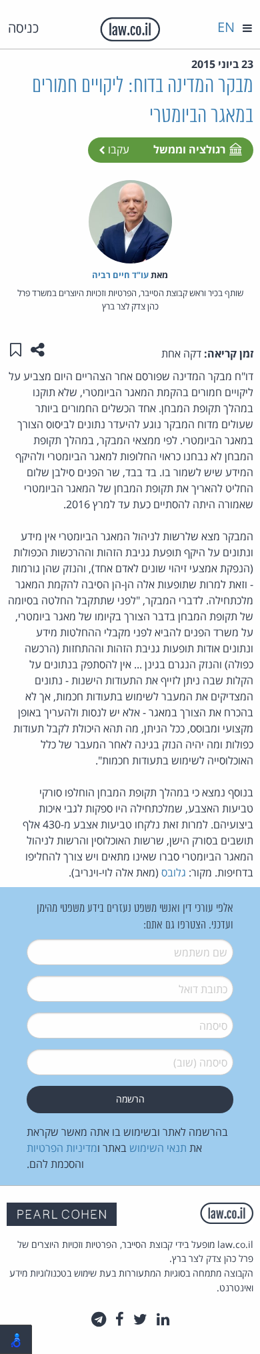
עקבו (117, 149)
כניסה (23, 28)
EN (226, 27)
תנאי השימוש (158, 1148)
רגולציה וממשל (189, 149)
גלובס (173, 872)
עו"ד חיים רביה (120, 275)
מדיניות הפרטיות (62, 1148)
